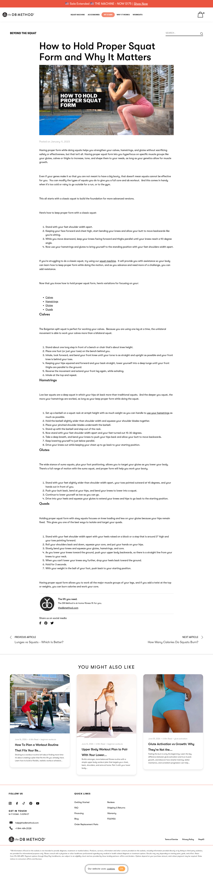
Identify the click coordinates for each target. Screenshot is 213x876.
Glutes (49, 305)
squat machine (108, 261)
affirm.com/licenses (34, 859)
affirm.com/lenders (127, 856)
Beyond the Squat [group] (23, 33)
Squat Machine (78, 15)
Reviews (111, 802)
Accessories (94, 15)
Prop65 (201, 839)
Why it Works (123, 15)
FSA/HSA (111, 818)
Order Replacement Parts (86, 824)
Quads (49, 309)
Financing (79, 813)
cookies (111, 869)
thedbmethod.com (68, 608)
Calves (49, 297)
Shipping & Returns (116, 807)
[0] (200, 14)
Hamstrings (52, 301)
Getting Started (81, 802)
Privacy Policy (188, 839)
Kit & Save (108, 15)
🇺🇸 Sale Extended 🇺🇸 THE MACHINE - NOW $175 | (106, 3)
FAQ (76, 807)
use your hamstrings (158, 413)
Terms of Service (171, 839)
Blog (76, 818)
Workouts (137, 15)
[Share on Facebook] (40, 623)
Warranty (111, 813)
